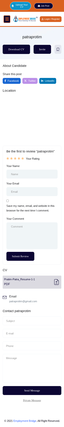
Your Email (12, 183)
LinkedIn (49, 80)
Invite (42, 49)
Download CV (16, 49)
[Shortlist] (58, 49)
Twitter (32, 80)
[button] (7, 19)
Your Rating (32, 158)
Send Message (32, 390)
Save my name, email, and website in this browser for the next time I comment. (30, 208)
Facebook (13, 80)
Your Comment (15, 218)
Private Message (32, 400)
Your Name (13, 165)
